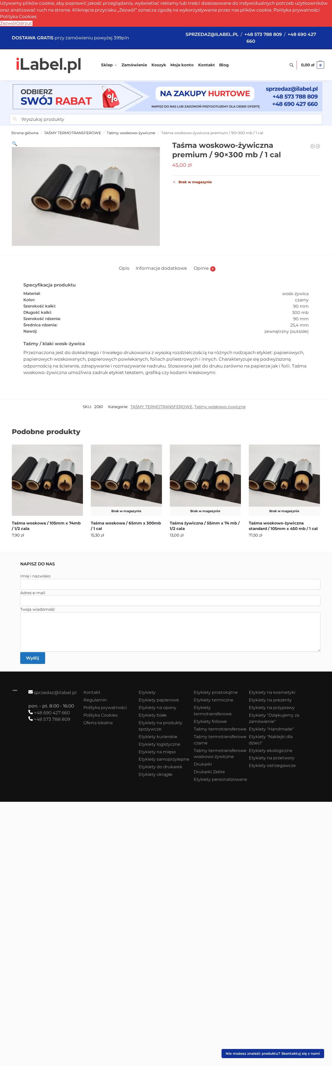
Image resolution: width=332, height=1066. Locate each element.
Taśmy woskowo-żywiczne (131, 133)
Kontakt (92, 692)
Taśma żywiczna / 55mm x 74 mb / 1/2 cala (205, 526)
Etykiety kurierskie (158, 736)
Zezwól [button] (8, 23)
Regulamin (95, 699)
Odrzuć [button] (24, 23)
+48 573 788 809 (52, 719)
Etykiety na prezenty (270, 699)
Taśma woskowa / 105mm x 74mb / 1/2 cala (46, 526)
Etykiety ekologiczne (270, 750)
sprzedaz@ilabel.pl (55, 692)
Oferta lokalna (98, 722)
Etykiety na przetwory (271, 757)
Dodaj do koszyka (47, 546)
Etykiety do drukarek (160, 766)
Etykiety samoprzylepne (164, 759)
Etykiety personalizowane (220, 779)
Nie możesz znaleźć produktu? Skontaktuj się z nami (273, 1054)
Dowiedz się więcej (126, 546)
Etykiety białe (153, 715)
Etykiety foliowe (210, 721)
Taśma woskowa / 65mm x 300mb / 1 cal (126, 526)
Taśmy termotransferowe (220, 729)
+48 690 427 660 (52, 712)
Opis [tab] (124, 268)
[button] (312, 65)
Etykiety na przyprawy (272, 707)
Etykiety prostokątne (216, 692)
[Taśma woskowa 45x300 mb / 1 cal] (312, 146)
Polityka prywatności (296, 10)
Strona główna (24, 133)
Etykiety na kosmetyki (272, 692)
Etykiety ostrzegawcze (272, 765)
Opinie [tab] (204, 268)
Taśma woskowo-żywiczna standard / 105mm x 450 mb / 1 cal (283, 526)
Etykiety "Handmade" (271, 729)
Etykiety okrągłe (155, 774)
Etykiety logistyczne (159, 744)
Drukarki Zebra (209, 771)
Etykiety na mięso (157, 751)
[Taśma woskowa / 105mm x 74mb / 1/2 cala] (47, 480)
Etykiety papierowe (159, 699)
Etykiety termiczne (213, 699)
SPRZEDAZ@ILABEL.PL (212, 34)
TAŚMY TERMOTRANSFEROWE (72, 133)
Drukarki (203, 764)
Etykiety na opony (157, 707)
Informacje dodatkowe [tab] (161, 268)
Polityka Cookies (100, 715)
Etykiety (147, 692)
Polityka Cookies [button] (18, 16)
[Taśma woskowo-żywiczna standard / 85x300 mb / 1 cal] (317, 146)
